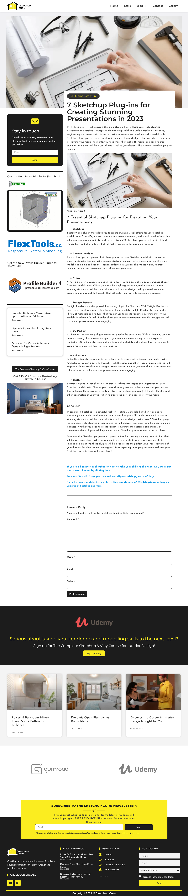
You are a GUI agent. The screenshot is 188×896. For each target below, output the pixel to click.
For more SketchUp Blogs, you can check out (110, 476)
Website (71, 581)
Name (71, 557)
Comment (73, 519)
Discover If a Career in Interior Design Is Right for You (75, 875)
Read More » (17, 320)
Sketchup (90, 95)
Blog (140, 5)
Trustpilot (104, 876)
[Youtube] (10, 883)
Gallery (173, 5)
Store (127, 5)
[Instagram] (18, 883)
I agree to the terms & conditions (158, 876)
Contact (158, 5)
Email (70, 569)
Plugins (78, 95)
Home (114, 5)
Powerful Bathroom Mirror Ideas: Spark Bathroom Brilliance (30, 721)
